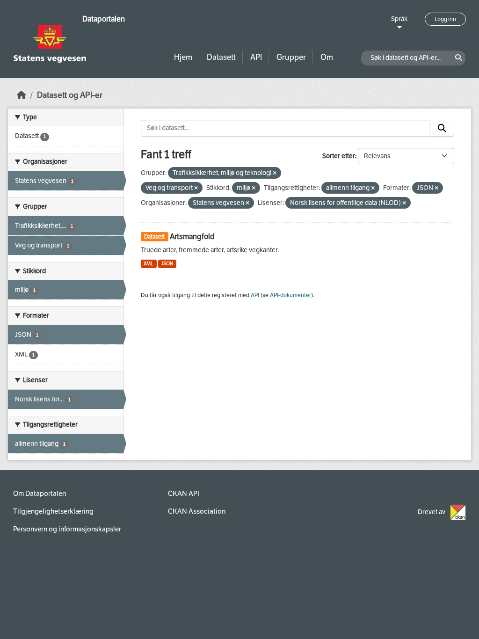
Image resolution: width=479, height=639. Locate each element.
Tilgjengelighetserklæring (53, 511)
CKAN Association (196, 511)
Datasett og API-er (69, 95)
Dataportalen (103, 19)
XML (148, 264)
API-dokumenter (290, 295)
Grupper (291, 57)
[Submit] (442, 128)
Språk (399, 19)
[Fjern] (274, 173)
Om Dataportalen (39, 493)
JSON (167, 264)
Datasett (221, 57)
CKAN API (183, 493)
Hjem (183, 57)
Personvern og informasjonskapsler (67, 529)
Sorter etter (338, 156)
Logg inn (445, 19)
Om (326, 57)
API (256, 57)
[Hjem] (21, 95)
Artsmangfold (192, 236)
